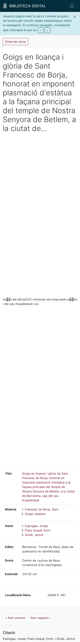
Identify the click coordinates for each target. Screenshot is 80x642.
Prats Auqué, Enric (38, 530)
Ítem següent (41, 618)
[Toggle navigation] (72, 6)
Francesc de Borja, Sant (41, 509)
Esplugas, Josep (36, 526)
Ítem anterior (15, 618)
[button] (8, 299)
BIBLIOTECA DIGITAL (26, 6)
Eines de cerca (15, 41)
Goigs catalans (35, 514)
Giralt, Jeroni (34, 535)
